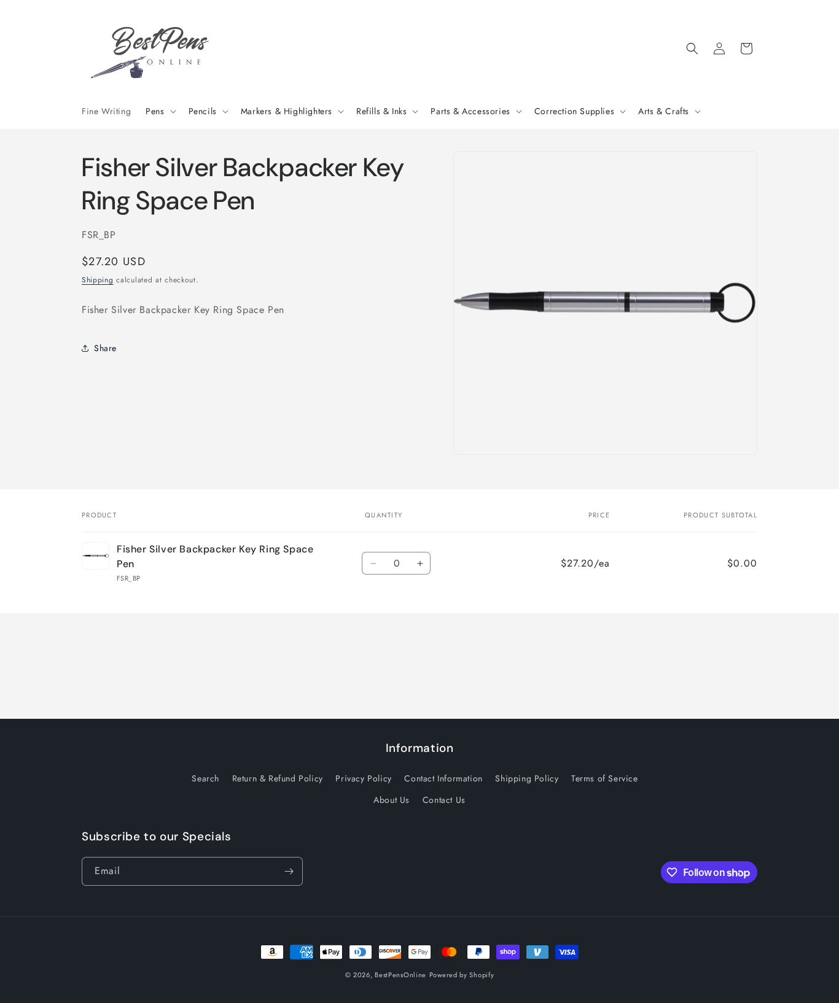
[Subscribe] (288, 871)
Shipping (98, 279)
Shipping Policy (526, 778)
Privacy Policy (363, 778)
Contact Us (444, 800)
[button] (159, 111)
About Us (391, 800)
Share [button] (105, 347)
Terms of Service (604, 778)
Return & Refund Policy (277, 778)
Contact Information (443, 778)
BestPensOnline (400, 975)
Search (205, 778)
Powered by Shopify (461, 975)
